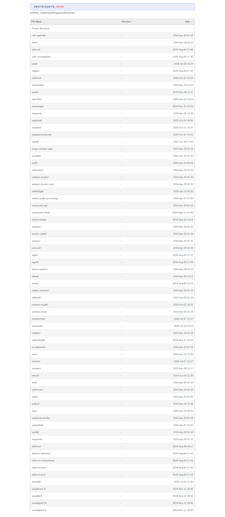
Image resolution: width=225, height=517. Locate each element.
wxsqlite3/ (37, 496)
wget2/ (35, 262)
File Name (36, 21)
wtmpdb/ (36, 481)
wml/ (34, 382)
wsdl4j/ (35, 432)
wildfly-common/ (40, 290)
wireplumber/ (38, 318)
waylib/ (35, 141)
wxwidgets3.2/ (39, 510)
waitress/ (36, 78)
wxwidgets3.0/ (39, 503)
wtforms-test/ (38, 474)
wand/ (35, 92)
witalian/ (36, 333)
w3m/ (35, 42)
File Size (126, 21)
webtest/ (36, 226)
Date (187, 21)
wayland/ (36, 127)
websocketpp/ (39, 219)
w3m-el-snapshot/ (41, 56)
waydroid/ (37, 120)
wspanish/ (37, 439)
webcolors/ (37, 170)
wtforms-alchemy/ (41, 453)
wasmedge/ (38, 106)
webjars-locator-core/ (43, 184)
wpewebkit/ (37, 425)
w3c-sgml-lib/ (39, 35)
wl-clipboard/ (38, 347)
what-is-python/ (40, 269)
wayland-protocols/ (42, 134)
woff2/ (35, 396)
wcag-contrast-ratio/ (42, 148)
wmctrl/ (35, 375)
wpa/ (34, 411)
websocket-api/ (40, 205)
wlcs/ (34, 354)
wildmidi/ (36, 297)
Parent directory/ (40, 28)
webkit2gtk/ (38, 191)
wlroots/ (36, 361)
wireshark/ (37, 326)
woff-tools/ (37, 389)
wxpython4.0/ (39, 489)
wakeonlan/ (38, 85)
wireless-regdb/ (40, 304)
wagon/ (36, 71)
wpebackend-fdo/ (41, 418)
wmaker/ (36, 368)
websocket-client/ (41, 212)
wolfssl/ (36, 403)
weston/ (36, 241)
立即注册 (60, 7)
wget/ (35, 255)
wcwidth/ (36, 156)
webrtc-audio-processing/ (45, 198)
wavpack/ (37, 113)
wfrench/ (36, 248)
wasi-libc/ (37, 99)
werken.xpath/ (39, 233)
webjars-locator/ (40, 177)
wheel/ (35, 276)
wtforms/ (36, 446)
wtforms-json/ (39, 467)
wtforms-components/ (43, 460)
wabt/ (35, 63)
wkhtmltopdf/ (38, 340)
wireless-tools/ (39, 311)
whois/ (35, 283)
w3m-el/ (36, 49)
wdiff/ (34, 163)
